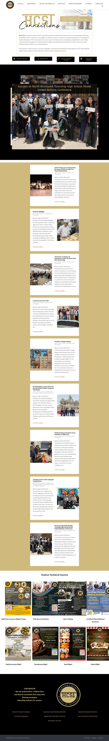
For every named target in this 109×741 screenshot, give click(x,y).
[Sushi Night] (73, 644)
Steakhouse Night (40, 664)
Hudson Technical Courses (54, 574)
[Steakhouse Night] (45, 644)
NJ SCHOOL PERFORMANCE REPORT (54, 712)
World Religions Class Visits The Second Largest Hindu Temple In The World (43, 388)
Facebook (94, 738)
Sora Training (68, 619)
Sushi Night (68, 664)
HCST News (87, 738)
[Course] (18, 598)
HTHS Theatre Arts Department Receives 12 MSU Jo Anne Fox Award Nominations (65, 169)
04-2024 (69, 172)
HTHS (52, 393)
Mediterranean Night (13, 664)
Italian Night (95, 664)
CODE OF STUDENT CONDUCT (21, 712)
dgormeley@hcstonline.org (58, 51)
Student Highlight (38, 211)
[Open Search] (102, 6)
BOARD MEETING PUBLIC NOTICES (54, 716)
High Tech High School (44, 393)
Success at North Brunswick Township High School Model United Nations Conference (54, 88)
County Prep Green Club (41, 300)
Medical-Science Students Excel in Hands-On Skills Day (64, 433)
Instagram (100, 738)
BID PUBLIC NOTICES (54, 720)
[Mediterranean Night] (18, 644)
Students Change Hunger (62, 341)
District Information (47, 3)
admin (64, 172)
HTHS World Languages (38, 485)
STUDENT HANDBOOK (21, 716)
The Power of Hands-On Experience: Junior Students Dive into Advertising (65, 258)
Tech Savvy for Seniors (41, 619)
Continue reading (60, 202)
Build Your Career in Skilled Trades (13, 619)
